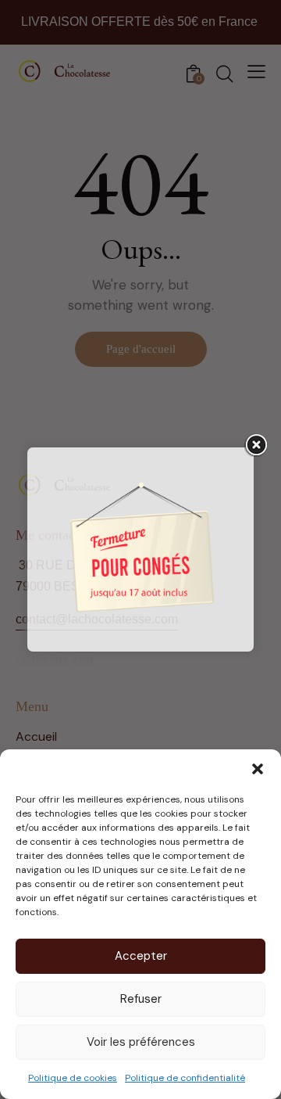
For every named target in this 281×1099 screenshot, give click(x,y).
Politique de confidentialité (185, 1078)
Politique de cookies (72, 1078)
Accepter (141, 956)
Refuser (141, 999)
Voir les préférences (141, 1042)
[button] (257, 769)
